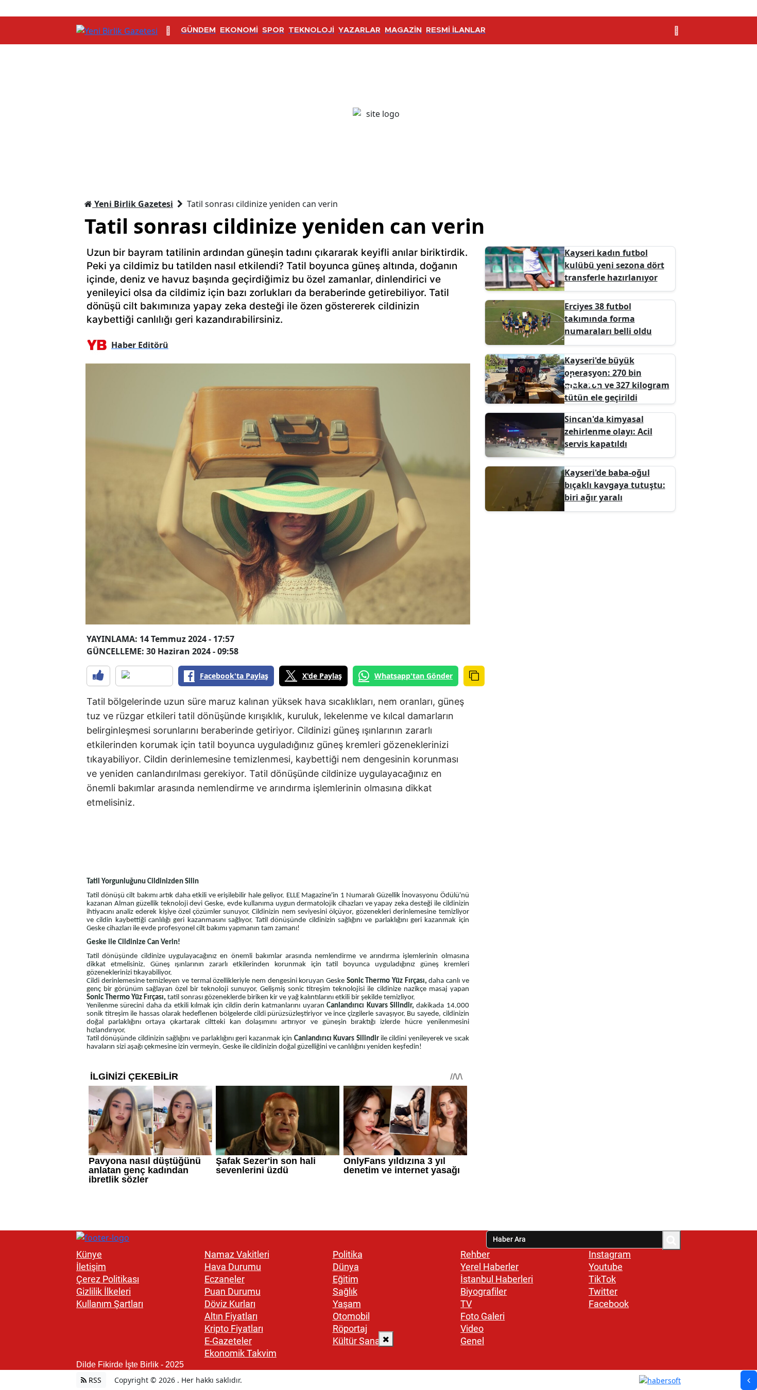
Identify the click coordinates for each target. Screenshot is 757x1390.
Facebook (609, 1303)
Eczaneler (224, 1279)
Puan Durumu (232, 1291)
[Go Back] (749, 1380)
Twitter (603, 1291)
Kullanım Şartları (109, 1303)
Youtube (606, 1266)
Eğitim (345, 1279)
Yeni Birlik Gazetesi (132, 204)
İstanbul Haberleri (496, 1279)
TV (466, 1303)
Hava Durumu (232, 1266)
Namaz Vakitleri (236, 1254)
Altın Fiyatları (230, 1316)
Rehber (475, 1254)
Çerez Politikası (107, 1279)
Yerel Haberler (489, 1266)
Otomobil (351, 1316)
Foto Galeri (482, 1316)
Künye (89, 1254)
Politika (348, 1254)
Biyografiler (483, 1291)
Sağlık (345, 1291)
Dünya (346, 1266)
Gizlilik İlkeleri (103, 1291)
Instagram (610, 1254)
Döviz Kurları (229, 1303)
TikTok (602, 1279)
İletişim (91, 1266)
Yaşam (347, 1303)
